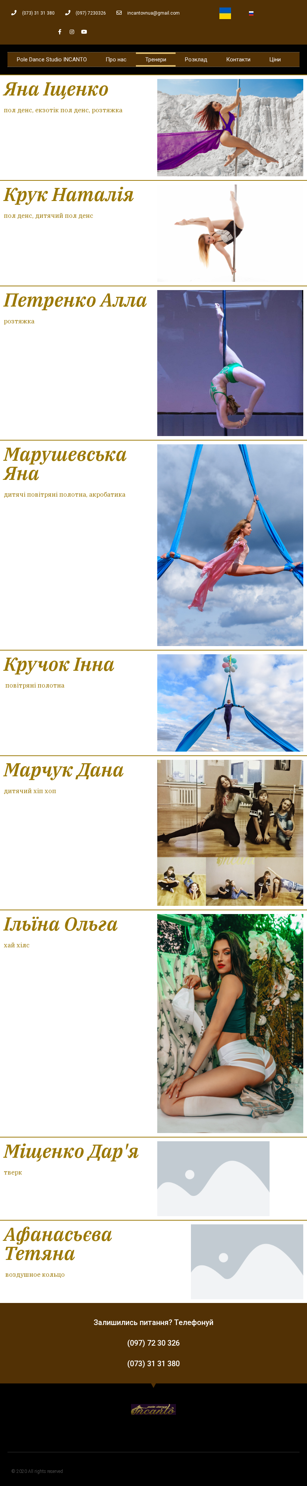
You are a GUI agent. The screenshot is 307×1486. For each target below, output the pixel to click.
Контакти (238, 59)
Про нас (116, 59)
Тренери (155, 59)
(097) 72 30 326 (153, 1343)
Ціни (275, 59)
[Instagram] (72, 32)
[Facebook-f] (59, 32)
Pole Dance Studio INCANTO (52, 59)
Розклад (196, 59)
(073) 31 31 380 (153, 1363)
